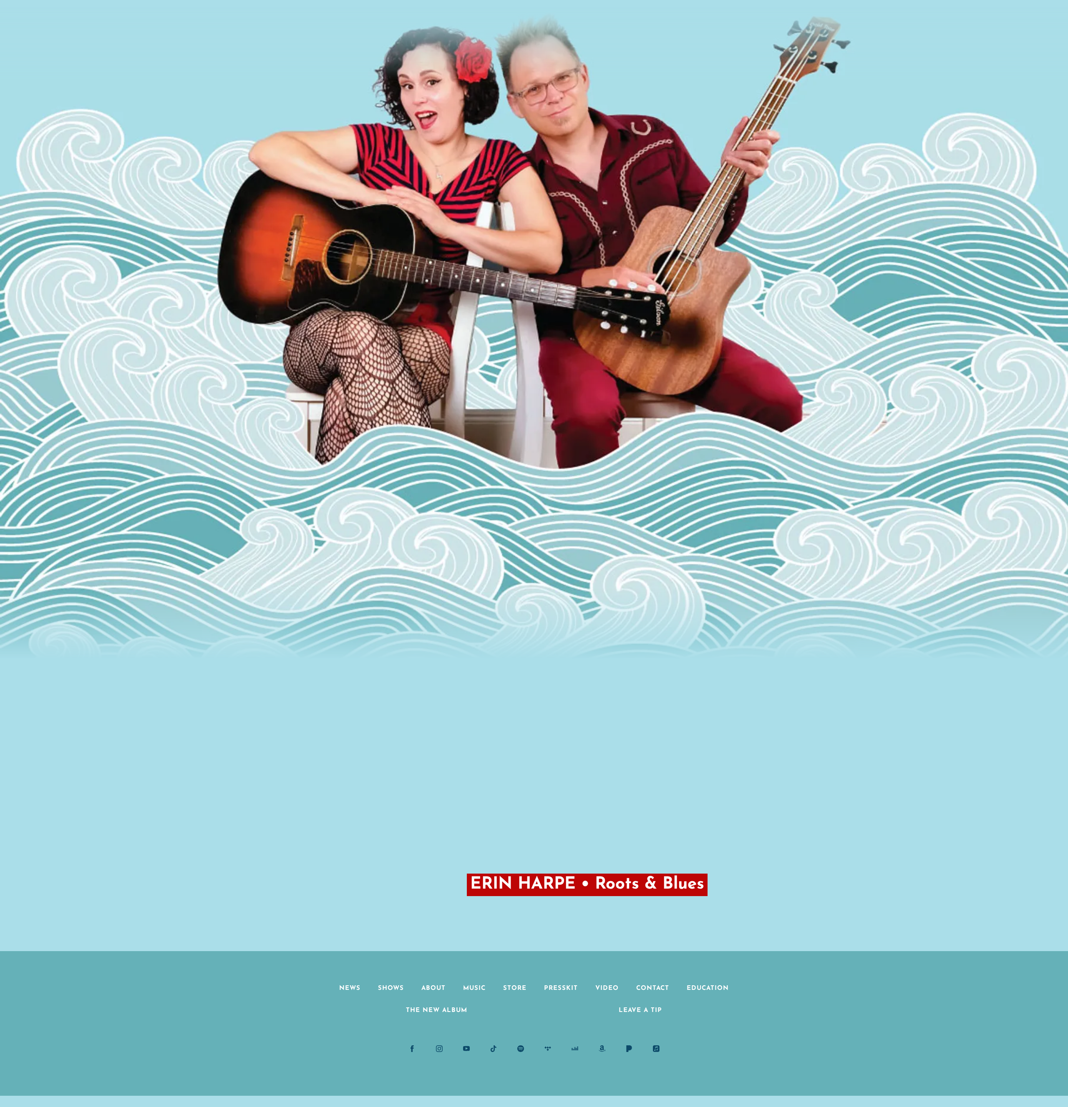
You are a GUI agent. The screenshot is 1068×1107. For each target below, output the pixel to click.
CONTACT (652, 988)
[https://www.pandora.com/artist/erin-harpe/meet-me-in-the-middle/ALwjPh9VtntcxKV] (629, 1048)
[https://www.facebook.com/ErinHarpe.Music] (412, 1048)
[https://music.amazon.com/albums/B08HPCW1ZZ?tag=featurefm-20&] (602, 1048)
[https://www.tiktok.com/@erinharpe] (493, 1048)
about (433, 988)
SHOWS (391, 988)
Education (708, 988)
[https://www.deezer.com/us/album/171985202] (575, 1048)
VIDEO (607, 988)
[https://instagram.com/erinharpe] (439, 1048)
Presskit (561, 988)
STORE (514, 988)
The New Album (436, 1010)
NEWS (349, 988)
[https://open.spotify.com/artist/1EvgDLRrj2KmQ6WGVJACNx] (520, 1048)
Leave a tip (640, 1010)
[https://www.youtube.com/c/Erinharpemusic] (466, 1048)
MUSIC (474, 988)
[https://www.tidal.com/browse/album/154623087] (547, 1048)
